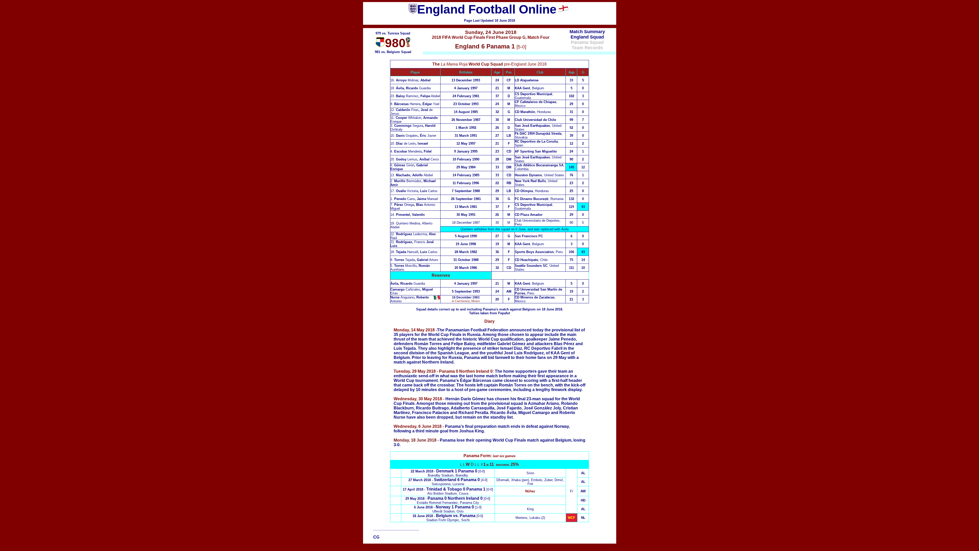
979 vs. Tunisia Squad (393, 33)
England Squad (587, 37)
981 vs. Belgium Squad (393, 52)
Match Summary (587, 31)
